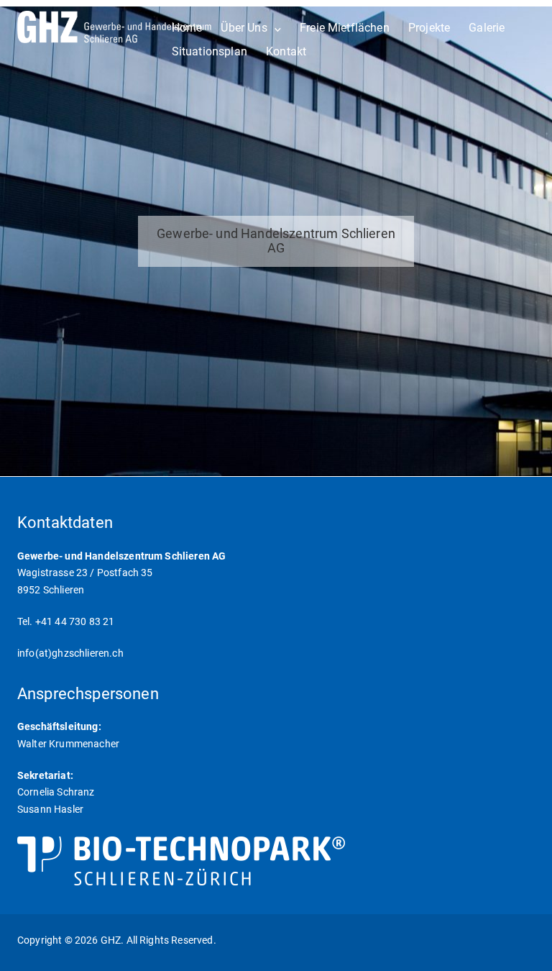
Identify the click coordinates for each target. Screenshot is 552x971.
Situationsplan (209, 51)
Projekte (429, 28)
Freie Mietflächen (345, 28)
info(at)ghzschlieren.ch (70, 653)
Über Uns (244, 28)
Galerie (487, 28)
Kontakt (286, 51)
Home (187, 28)
